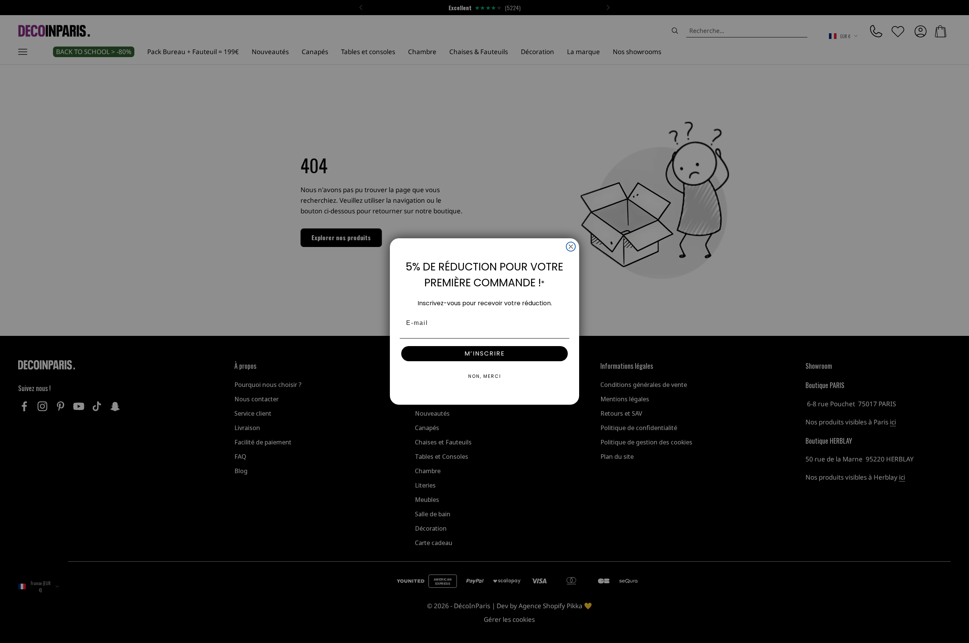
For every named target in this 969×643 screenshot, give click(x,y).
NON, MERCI (484, 376)
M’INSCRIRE (484, 353)
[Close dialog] (570, 246)
